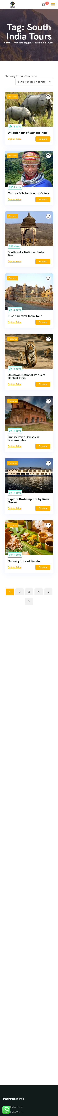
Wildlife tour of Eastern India (27, 133)
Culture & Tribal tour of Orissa (28, 193)
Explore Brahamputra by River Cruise (28, 500)
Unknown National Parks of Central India (26, 376)
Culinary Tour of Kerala (24, 561)
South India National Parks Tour (26, 253)
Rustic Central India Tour (25, 316)
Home (7, 42)
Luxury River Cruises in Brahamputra (23, 438)
